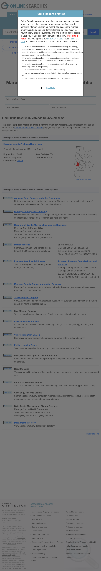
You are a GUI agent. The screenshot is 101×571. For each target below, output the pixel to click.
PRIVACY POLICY (56, 39)
